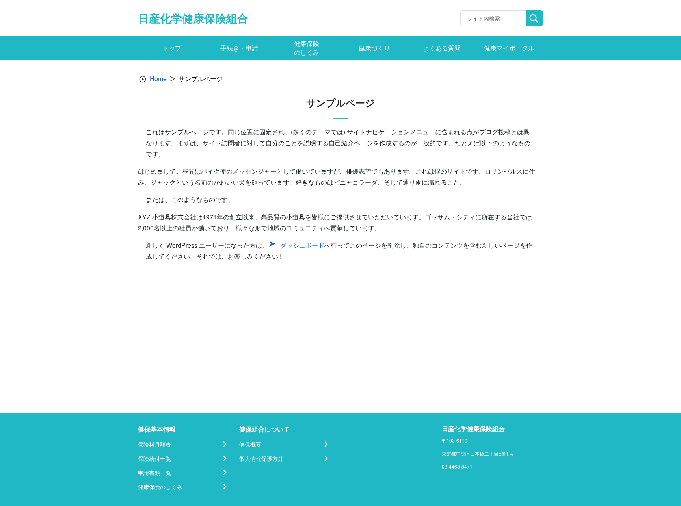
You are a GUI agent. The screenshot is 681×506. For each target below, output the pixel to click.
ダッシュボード (302, 245)
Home (158, 78)
